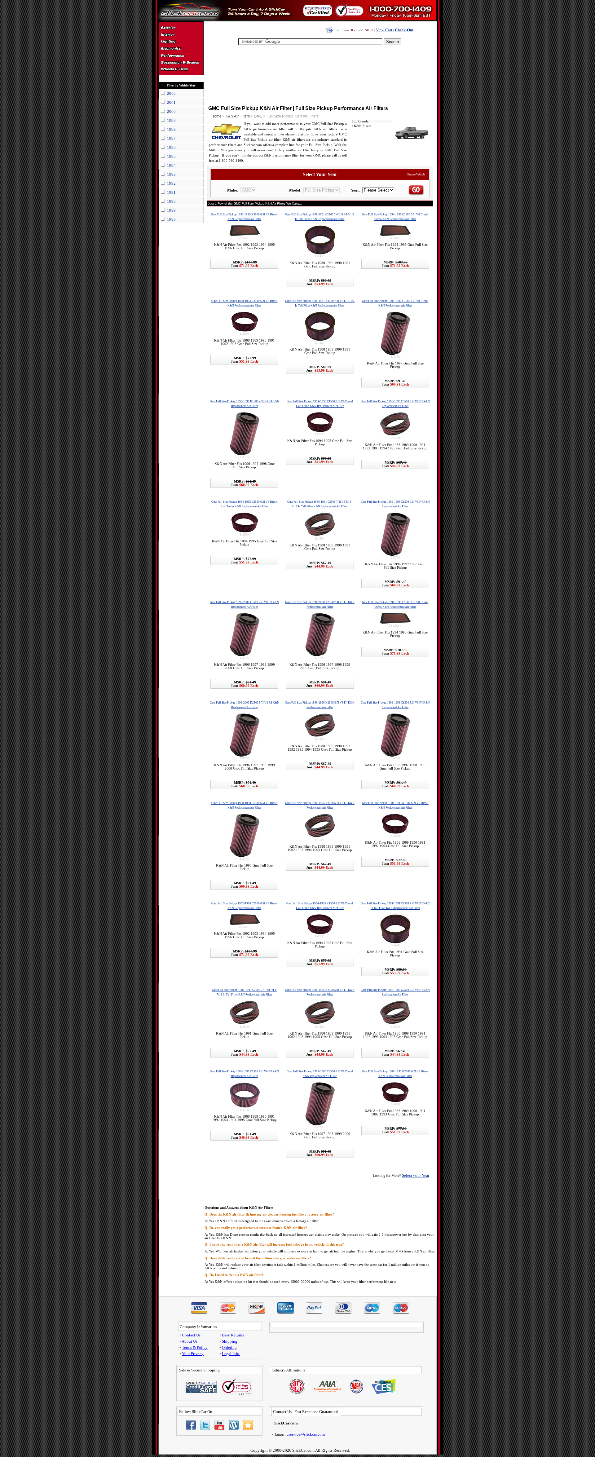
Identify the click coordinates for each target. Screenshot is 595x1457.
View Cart (384, 30)
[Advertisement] (320, 74)
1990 (171, 201)
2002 (171, 93)
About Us (189, 1341)
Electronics (181, 49)
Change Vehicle (416, 174)
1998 (171, 129)
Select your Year (415, 1175)
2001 (171, 102)
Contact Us (191, 1335)
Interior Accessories (181, 35)
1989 (171, 210)
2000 (171, 111)
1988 (171, 219)
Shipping (229, 1341)
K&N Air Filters (238, 116)
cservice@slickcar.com (306, 1434)
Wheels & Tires (181, 69)
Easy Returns (233, 1335)
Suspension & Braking (181, 62)
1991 (171, 192)
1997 (171, 138)
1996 (171, 147)
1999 (171, 120)
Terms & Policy (195, 1347)
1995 (171, 156)
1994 (171, 165)
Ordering (229, 1347)
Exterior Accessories (181, 28)
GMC (258, 116)
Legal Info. (231, 1353)
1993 (171, 174)
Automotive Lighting (181, 42)
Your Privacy (193, 1353)
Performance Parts (181, 55)
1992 (171, 183)
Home (216, 116)
